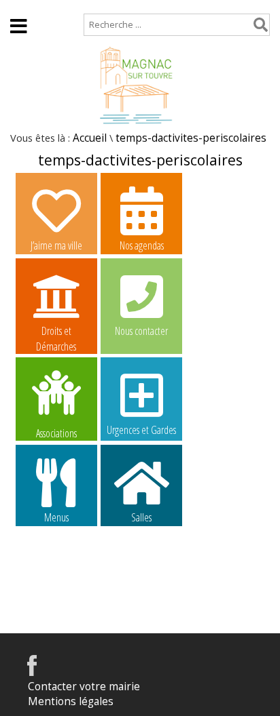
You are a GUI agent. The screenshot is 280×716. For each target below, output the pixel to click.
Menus (56, 517)
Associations (56, 432)
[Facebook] (32, 672)
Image (56, 602)
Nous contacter (141, 330)
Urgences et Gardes (141, 429)
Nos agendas (142, 245)
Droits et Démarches (56, 331)
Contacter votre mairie (84, 686)
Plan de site (93, 6)
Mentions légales (70, 701)
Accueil (27, 6)
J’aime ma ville (56, 245)
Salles (141, 517)
